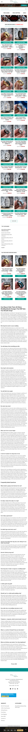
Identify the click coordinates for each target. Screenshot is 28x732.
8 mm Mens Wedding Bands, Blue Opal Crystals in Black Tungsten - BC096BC (21, 71)
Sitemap (3, 720)
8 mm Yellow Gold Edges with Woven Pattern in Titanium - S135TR (7, 118)
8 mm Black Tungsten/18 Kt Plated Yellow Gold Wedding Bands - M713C (7, 94)
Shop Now (24, 5)
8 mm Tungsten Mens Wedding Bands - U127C (21, 118)
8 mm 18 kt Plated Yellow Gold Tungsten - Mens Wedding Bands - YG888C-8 (7, 45)
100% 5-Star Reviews (5, 708)
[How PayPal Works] (8, 695)
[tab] (14, 24)
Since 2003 (18, 13)
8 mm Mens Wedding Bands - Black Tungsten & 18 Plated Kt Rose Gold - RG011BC (7, 71)
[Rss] (15, 689)
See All (2, 247)
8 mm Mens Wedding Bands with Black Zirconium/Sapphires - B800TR (21, 46)
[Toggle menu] (2, 2)
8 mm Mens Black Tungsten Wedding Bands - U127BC (21, 167)
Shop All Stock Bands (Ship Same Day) (6, 230)
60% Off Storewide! (5, 706)
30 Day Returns (4, 710)
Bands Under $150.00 (5, 232)
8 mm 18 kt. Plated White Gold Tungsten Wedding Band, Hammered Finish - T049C (20, 143)
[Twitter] (13, 689)
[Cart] (26, 2)
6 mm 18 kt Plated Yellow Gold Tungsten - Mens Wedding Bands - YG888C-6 (21, 94)
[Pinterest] (17, 689)
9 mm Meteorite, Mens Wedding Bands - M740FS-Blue (7, 190)
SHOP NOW (20, 730)
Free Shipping (8, 13)
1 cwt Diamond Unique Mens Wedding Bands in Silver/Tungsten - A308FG (7, 214)
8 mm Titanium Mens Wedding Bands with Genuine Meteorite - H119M (21, 190)
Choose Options (7, 42)
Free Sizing (3, 712)
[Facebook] (11, 689)
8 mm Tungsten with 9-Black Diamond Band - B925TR (7, 167)
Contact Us (3, 718)
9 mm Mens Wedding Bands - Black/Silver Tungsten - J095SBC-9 (7, 142)
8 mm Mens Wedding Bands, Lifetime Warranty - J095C (21, 214)
